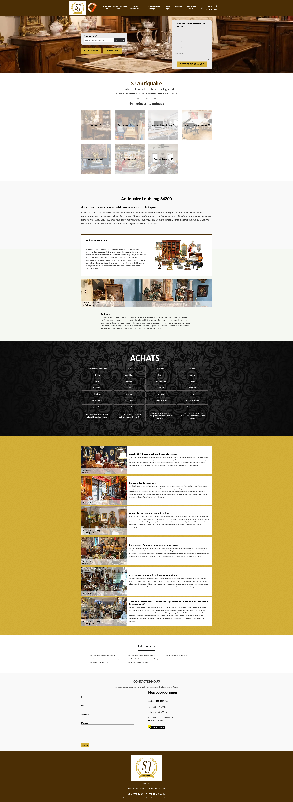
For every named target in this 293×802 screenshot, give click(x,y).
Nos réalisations (91, 51)
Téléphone (85, 714)
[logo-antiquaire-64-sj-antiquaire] (78, 8)
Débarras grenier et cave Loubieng (106, 659)
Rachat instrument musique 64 (153, 8)
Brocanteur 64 (179, 8)
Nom (83, 697)
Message (84, 723)
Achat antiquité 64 (168, 8)
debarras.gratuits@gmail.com (162, 718)
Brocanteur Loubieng (100, 662)
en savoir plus (96, 139)
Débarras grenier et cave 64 (120, 8)
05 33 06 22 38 (211, 6)
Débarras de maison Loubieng (104, 655)
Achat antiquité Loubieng (178, 655)
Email (83, 706)
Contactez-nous (112, 51)
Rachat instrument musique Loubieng (144, 659)
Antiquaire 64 (107, 8)
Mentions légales (162, 798)
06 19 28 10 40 (211, 9)
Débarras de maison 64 (191, 8)
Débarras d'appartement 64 (136, 8)
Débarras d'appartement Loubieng (143, 655)
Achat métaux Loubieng (139, 662)
